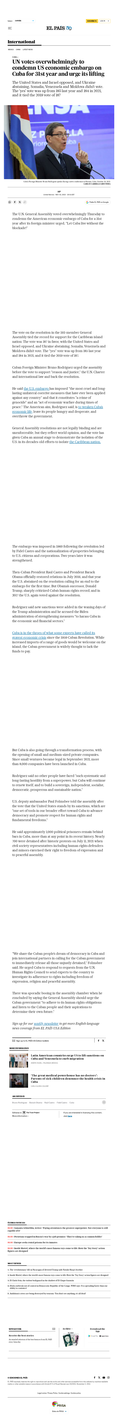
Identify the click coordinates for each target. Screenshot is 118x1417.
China (18, 50)
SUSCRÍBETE (92, 21)
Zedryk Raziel (36, 1063)
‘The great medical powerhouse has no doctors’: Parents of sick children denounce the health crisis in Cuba (68, 1078)
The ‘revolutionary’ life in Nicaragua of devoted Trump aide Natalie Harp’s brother (46, 1270)
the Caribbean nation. (85, 442)
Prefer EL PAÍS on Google (99, 202)
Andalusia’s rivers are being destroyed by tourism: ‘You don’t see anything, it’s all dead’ (48, 1293)
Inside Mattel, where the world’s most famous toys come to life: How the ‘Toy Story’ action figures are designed (59, 1275)
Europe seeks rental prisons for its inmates (35, 1242)
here (70, 1116)
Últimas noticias (16, 1223)
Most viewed (14, 1263)
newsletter (15, 1329)
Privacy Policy (52, 1393)
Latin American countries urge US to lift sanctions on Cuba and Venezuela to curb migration (67, 1057)
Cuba (72, 1102)
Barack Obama (35, 1102)
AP (59, 191)
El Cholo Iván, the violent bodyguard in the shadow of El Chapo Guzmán (42, 1280)
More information (19, 1116)
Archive (67, 1329)
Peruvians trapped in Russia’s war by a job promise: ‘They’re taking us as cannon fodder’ (58, 1236)
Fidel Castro (62, 1102)
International (21, 42)
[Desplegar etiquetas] (104, 1102)
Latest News (28, 50)
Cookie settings (64, 1393)
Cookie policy (76, 1393)
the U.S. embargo (36, 389)
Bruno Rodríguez (19, 1102)
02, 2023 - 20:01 (65, 195)
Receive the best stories (21, 1336)
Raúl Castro (49, 1102)
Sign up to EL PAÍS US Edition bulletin (32, 1041)
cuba (14, 57)
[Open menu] (10, 28)
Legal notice (42, 1393)
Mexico (11, 50)
